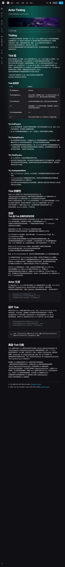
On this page (12, 30)
